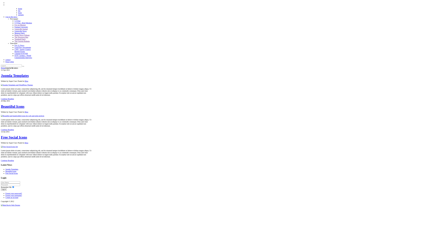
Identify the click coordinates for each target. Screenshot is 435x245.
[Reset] (23, 66)
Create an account (11, 197)
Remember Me (6, 187)
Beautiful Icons (12, 106)
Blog (26, 81)
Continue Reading (7, 99)
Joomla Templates (15, 76)
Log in (4, 189)
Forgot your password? (13, 193)
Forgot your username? (13, 195)
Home (3, 68)
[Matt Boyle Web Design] (10, 205)
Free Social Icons (14, 137)
